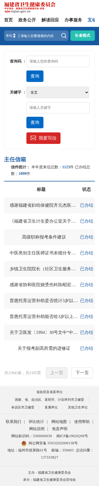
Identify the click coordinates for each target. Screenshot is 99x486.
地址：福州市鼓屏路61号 (27, 450)
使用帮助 (82, 422)
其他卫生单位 (78, 407)
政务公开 (27, 20)
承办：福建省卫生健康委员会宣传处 (49, 480)
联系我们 (13, 422)
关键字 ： (18, 92)
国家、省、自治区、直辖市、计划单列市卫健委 (49, 400)
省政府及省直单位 (49, 392)
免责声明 (59, 429)
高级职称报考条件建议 (44, 237)
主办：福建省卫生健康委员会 (49, 472)
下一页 (82, 372)
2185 (33, 373)
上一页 (56, 372)
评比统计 (36, 422)
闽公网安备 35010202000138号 (53, 443)
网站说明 (37, 429)
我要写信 (47, 138)
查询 (35, 76)
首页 (8, 20)
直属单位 (51, 407)
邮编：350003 (62, 450)
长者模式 (82, 35)
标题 (41, 189)
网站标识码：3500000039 (31, 436)
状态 (86, 189)
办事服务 (73, 20)
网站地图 (59, 422)
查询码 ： (18, 61)
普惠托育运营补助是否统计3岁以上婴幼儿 (50, 300)
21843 (13, 373)
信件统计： (20, 167)
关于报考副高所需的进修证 (44, 348)
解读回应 (50, 20)
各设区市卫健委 (22, 407)
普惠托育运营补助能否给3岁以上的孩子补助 (52, 316)
